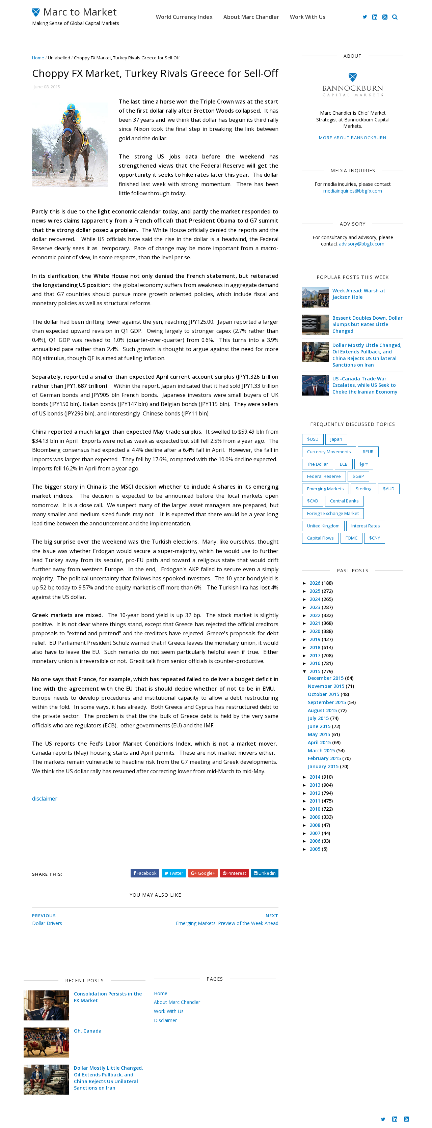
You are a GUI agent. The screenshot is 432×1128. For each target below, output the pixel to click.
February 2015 (325, 758)
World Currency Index (184, 17)
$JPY (363, 464)
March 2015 (322, 750)
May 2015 (319, 734)
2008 (315, 825)
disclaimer (44, 798)
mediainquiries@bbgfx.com (352, 190)
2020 (315, 631)
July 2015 (319, 718)
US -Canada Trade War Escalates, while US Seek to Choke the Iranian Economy (365, 385)
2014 (315, 777)
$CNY (374, 538)
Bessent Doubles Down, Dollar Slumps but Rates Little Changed (367, 324)
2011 (315, 801)
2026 (315, 583)
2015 (315, 671)
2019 (315, 639)
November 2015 (327, 686)
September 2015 (327, 702)
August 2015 (323, 710)
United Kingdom (323, 526)
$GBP (358, 476)
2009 (315, 817)
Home (38, 58)
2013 (315, 785)
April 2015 (320, 742)
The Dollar (317, 464)
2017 (315, 655)
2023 (315, 607)
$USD (313, 439)
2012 (315, 793)
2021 (315, 623)
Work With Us (307, 17)
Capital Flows (320, 538)
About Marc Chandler (251, 17)
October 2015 (324, 694)
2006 (315, 841)
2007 (315, 833)
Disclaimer (165, 1020)
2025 (315, 591)
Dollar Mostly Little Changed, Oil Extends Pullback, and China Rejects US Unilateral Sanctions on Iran (367, 355)
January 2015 (324, 766)
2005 (315, 849)
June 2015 (320, 726)
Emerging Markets (325, 489)
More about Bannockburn (352, 138)
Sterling (363, 489)
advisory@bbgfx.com (361, 243)
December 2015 (326, 678)
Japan (336, 439)
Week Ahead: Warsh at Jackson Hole (358, 293)
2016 (315, 663)
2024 (315, 599)
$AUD (389, 489)
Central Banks (344, 501)
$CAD (312, 501)
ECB (344, 464)
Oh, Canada (88, 1031)
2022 (315, 615)
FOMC (351, 538)
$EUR (368, 452)
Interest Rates (365, 526)
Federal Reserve (324, 476)
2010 (315, 809)
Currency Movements (329, 452)
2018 (315, 647)
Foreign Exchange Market (333, 513)
